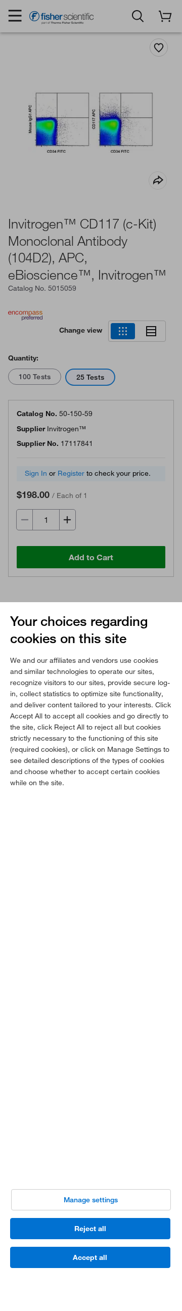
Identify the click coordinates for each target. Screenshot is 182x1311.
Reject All (90, 1228)
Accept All (90, 1257)
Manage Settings (91, 1199)
